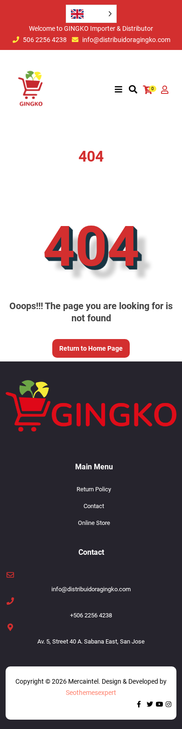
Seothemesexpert (91, 692)
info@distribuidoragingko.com (126, 39)
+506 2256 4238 (91, 615)
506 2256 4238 (45, 39)
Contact (94, 506)
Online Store (94, 522)
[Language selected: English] (91, 14)
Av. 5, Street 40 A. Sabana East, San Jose (91, 641)
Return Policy (94, 489)
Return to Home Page (87, 345)
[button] (119, 89)
